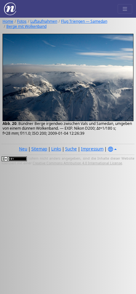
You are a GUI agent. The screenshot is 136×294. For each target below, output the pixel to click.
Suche (71, 149)
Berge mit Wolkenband (26, 26)
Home (8, 21)
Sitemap (39, 149)
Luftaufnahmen (43, 21)
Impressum (92, 149)
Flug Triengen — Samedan (84, 21)
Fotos (22, 21)
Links (56, 149)
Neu (23, 149)
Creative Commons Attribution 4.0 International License (77, 163)
